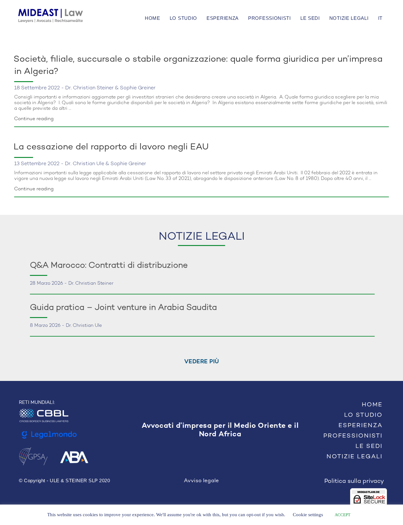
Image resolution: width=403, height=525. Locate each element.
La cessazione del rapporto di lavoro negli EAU (111, 147)
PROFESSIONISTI (269, 18)
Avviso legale (201, 481)
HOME (152, 18)
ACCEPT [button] (342, 514)
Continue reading (34, 118)
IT (380, 18)
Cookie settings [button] (308, 514)
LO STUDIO (183, 18)
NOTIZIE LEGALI (349, 18)
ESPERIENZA (223, 18)
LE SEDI (310, 18)
